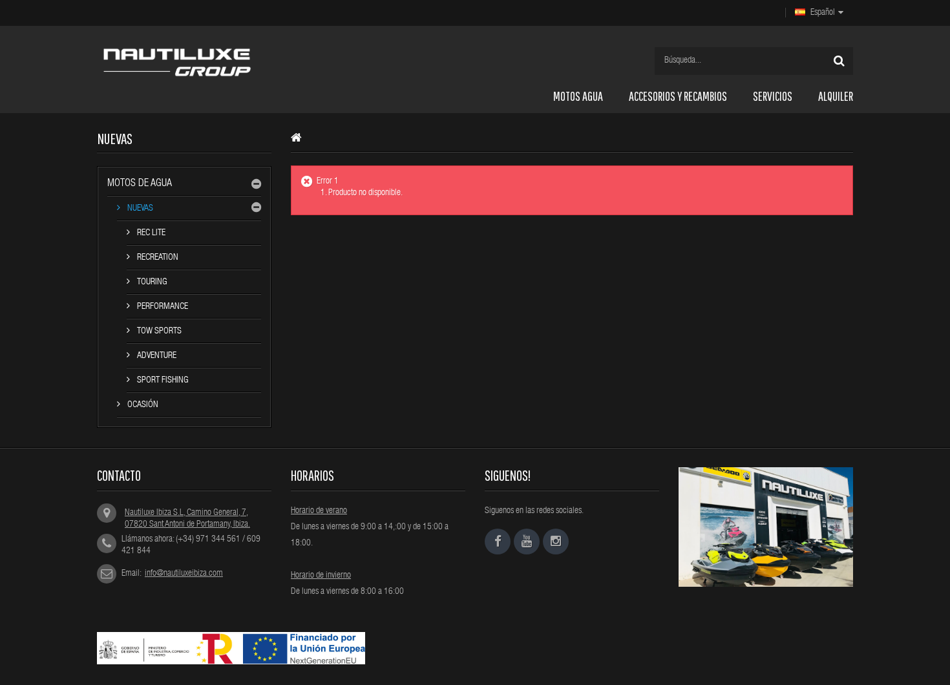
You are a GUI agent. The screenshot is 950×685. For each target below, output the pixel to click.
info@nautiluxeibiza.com (184, 573)
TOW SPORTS (158, 331)
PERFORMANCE (161, 306)
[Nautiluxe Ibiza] (206, 62)
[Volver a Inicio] (299, 140)
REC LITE (150, 233)
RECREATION (156, 257)
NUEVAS (139, 208)
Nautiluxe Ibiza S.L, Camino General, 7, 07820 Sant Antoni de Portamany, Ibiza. (187, 519)
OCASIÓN (141, 405)
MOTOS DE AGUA (139, 184)
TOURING (151, 282)
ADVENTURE (155, 356)
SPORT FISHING (162, 380)
